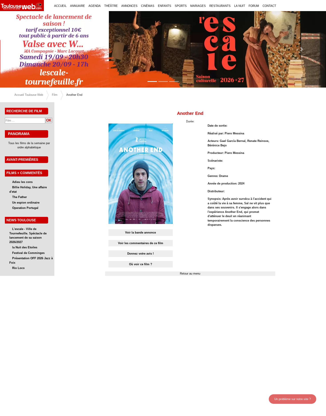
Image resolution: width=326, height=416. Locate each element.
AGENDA (94, 6)
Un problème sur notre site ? (292, 399)
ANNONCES (129, 6)
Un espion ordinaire (25, 202)
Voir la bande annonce (140, 232)
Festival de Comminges (28, 253)
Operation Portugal (25, 208)
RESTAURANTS (220, 6)
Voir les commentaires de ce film (140, 243)
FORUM (254, 6)
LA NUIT (239, 6)
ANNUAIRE (77, 6)
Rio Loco (18, 268)
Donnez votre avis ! (140, 253)
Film (54, 94)
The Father (19, 197)
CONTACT (269, 6)
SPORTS (181, 6)
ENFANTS (164, 6)
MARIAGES (198, 6)
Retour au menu (190, 273)
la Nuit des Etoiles (24, 247)
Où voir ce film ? (140, 264)
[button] (24, 49)
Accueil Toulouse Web (28, 94)
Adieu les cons (22, 182)
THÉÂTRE (111, 6)
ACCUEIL (60, 6)
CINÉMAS (147, 6)
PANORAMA (18, 133)
